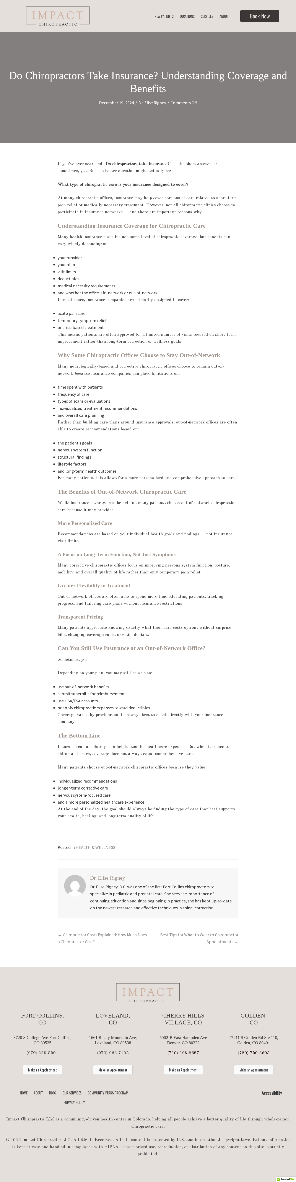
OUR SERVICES (71, 1093)
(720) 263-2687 (183, 1053)
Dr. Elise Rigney (152, 102)
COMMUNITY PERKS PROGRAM (108, 1093)
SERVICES (207, 16)
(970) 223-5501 (42, 1053)
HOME (24, 1093)
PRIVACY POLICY (74, 1102)
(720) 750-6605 (254, 1053)
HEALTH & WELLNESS (95, 847)
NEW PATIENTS (164, 16)
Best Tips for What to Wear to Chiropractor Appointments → (199, 938)
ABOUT (224, 16)
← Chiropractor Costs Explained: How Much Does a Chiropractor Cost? (102, 938)
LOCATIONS (187, 16)
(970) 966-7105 (113, 1053)
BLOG (52, 1093)
